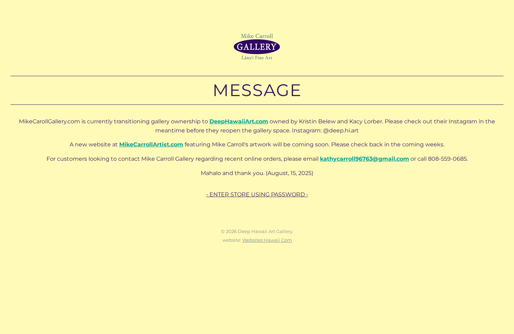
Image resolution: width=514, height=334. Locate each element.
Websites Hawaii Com (267, 240)
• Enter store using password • (257, 194)
